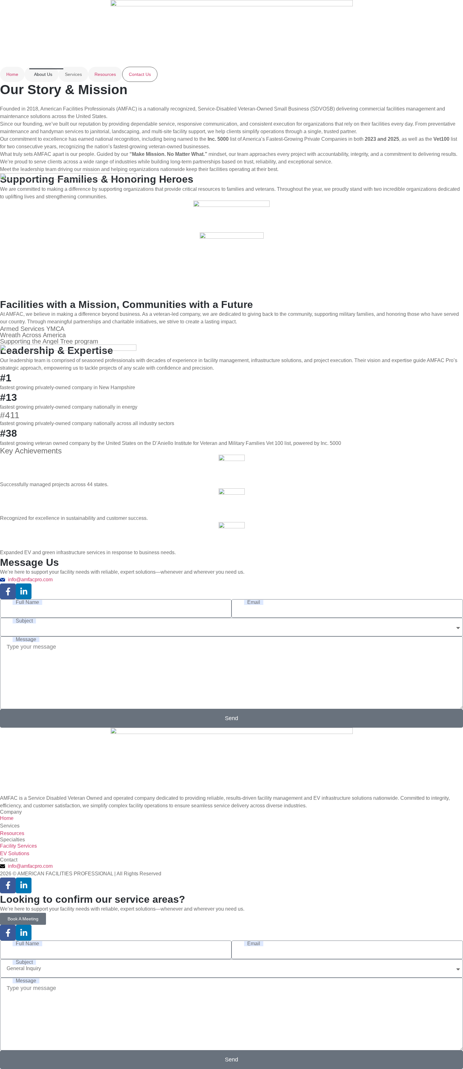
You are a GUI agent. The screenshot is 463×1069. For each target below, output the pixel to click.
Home (12, 74)
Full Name (27, 602)
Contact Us (140, 74)
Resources (105, 74)
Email (253, 602)
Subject (24, 620)
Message (26, 639)
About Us (43, 74)
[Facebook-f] (8, 591)
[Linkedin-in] (23, 591)
